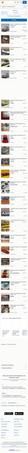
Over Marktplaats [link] (5, 430)
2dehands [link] (3, 435)
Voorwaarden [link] (4, 424)
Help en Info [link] (17, 421)
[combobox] (12, 6)
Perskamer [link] (3, 432)
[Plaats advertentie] (25, 2)
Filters (14, 20)
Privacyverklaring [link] (18, 424)
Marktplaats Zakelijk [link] (18, 419)
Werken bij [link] (16, 430)
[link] (2, 2)
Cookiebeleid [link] (4, 426)
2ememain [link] (16, 435)
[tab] (2, 12)
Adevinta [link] (16, 432)
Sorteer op (15, 10)
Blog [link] (2, 419)
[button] (18, 2)
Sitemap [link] (3, 437)
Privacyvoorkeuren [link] (18, 426)
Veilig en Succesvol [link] (5, 421)
